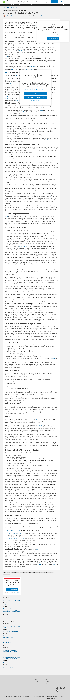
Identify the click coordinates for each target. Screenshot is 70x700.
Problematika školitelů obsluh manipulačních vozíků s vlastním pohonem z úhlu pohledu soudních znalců (11, 611)
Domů (4, 7)
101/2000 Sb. (32, 66)
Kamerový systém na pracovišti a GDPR (11, 626)
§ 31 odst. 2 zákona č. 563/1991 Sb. (15, 533)
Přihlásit (64, 2)
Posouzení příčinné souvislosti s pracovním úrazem (11, 636)
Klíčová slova (38, 679)
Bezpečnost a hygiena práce (12, 7)
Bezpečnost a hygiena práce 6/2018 (43, 15)
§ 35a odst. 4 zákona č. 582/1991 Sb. (15, 538)
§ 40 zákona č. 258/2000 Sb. (14, 530)
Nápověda (39, 1)
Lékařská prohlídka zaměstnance (11, 631)
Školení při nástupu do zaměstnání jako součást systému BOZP (12, 658)
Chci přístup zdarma (12, 589)
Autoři (36, 681)
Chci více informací (53, 38)
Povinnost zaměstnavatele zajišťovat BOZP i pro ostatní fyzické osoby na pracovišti (10, 652)
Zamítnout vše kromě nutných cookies (35, 97)
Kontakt (47, 683)
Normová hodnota (7, 662)
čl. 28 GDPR (52, 358)
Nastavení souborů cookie (39, 696)
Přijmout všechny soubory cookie (35, 93)
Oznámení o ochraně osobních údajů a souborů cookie (33, 89)
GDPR (20, 51)
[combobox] (25, 2)
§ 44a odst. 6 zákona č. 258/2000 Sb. (15, 532)
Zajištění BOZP (6, 604)
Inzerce (47, 681)
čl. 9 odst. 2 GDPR (23, 246)
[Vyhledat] (31, 2)
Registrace (55, 1)
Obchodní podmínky (7, 696)
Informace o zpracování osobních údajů (22, 696)
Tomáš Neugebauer (9, 15)
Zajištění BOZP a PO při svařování (11, 600)
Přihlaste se (16, 592)
